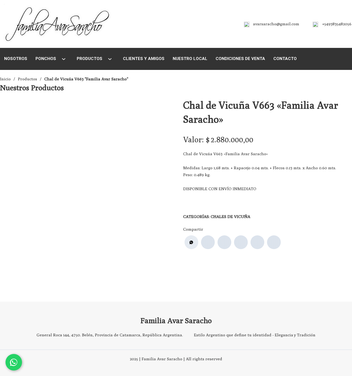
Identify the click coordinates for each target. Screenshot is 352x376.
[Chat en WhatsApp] (14, 362)
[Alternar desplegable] (63, 59)
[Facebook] (208, 242)
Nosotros (15, 58)
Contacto (285, 58)
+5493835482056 (336, 23)
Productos (89, 58)
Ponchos (45, 58)
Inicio (5, 79)
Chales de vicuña (230, 216)
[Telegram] (274, 242)
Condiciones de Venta (240, 58)
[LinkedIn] (241, 242)
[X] (224, 242)
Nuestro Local (190, 58)
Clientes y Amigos (143, 58)
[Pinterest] (257, 242)
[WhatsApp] (191, 242)
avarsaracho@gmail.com (276, 23)
